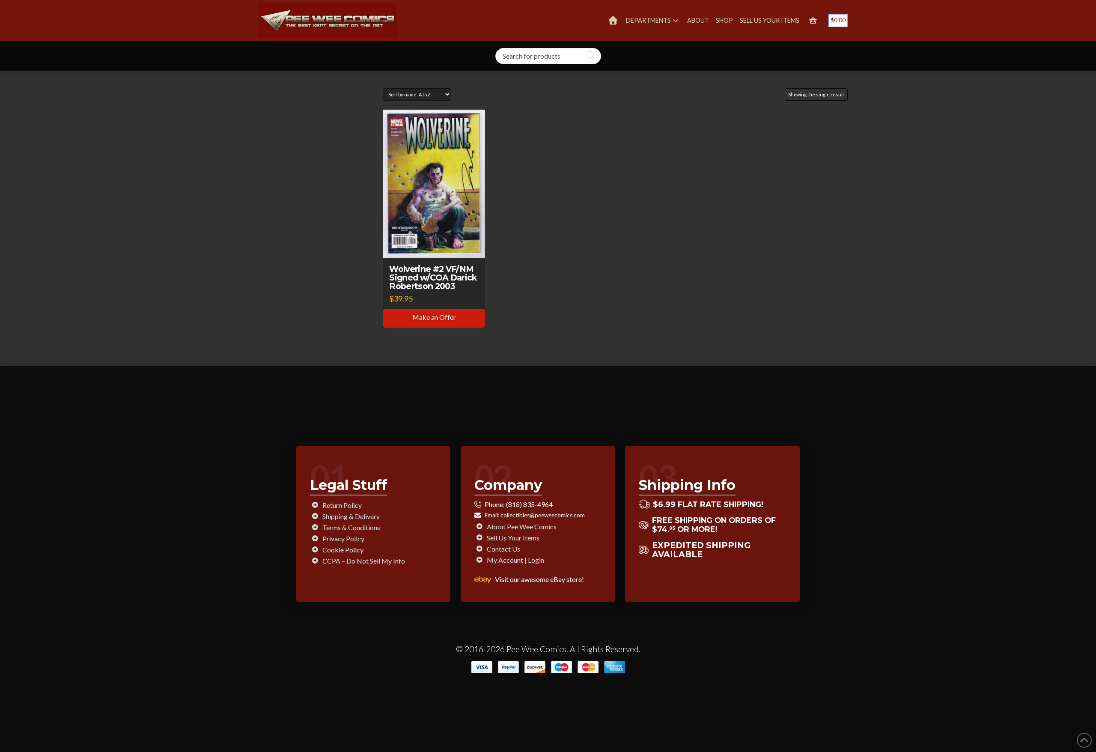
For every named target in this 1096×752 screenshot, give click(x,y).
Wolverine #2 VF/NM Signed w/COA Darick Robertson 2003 (433, 277)
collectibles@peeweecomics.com (542, 515)
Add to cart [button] (438, 243)
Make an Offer (434, 317)
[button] (813, 20)
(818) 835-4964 (529, 504)
